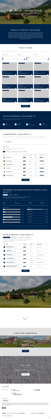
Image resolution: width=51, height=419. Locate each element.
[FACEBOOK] (3, 416)
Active (17, 151)
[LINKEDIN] (7, 416)
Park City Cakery (8, 157)
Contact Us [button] (25, 374)
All (4, 151)
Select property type (5, 54)
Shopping (13, 151)
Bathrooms (19, 54)
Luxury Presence (21, 413)
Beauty (21, 151)
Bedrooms (35, 54)
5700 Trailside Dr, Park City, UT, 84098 (10, 251)
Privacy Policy (41, 413)
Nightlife (25, 151)
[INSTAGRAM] (5, 416)
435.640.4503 (37, 390)
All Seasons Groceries (9, 175)
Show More (25, 270)
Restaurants (8, 151)
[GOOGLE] (11, 416)
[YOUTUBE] (9, 416)
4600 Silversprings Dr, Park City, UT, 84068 (11, 247)
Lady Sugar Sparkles (9, 164)
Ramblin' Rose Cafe (9, 171)
